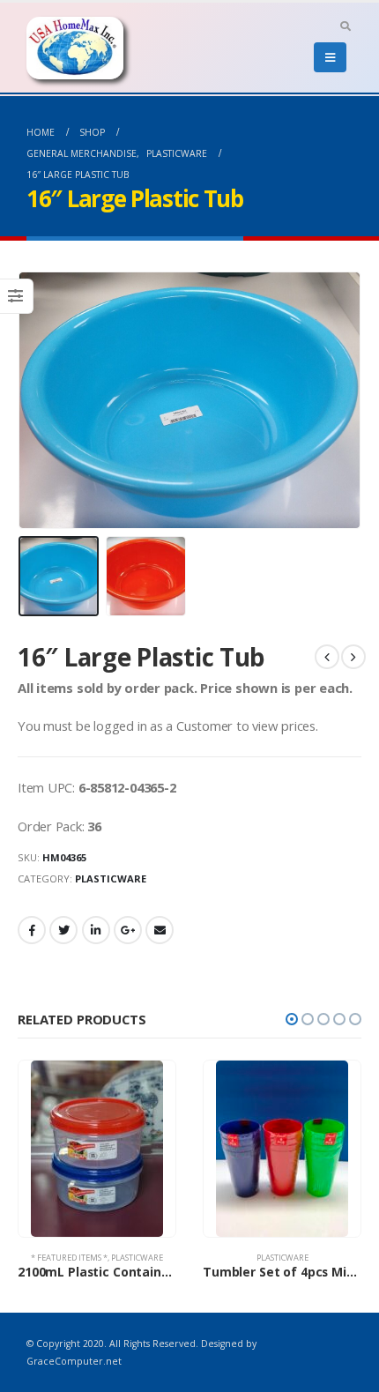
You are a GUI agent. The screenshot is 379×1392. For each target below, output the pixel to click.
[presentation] (22, 400)
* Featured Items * (69, 1257)
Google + (128, 930)
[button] (292, 1019)
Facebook (32, 930)
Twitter (63, 930)
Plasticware (110, 878)
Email (159, 930)
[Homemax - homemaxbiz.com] (74, 48)
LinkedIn (96, 930)
